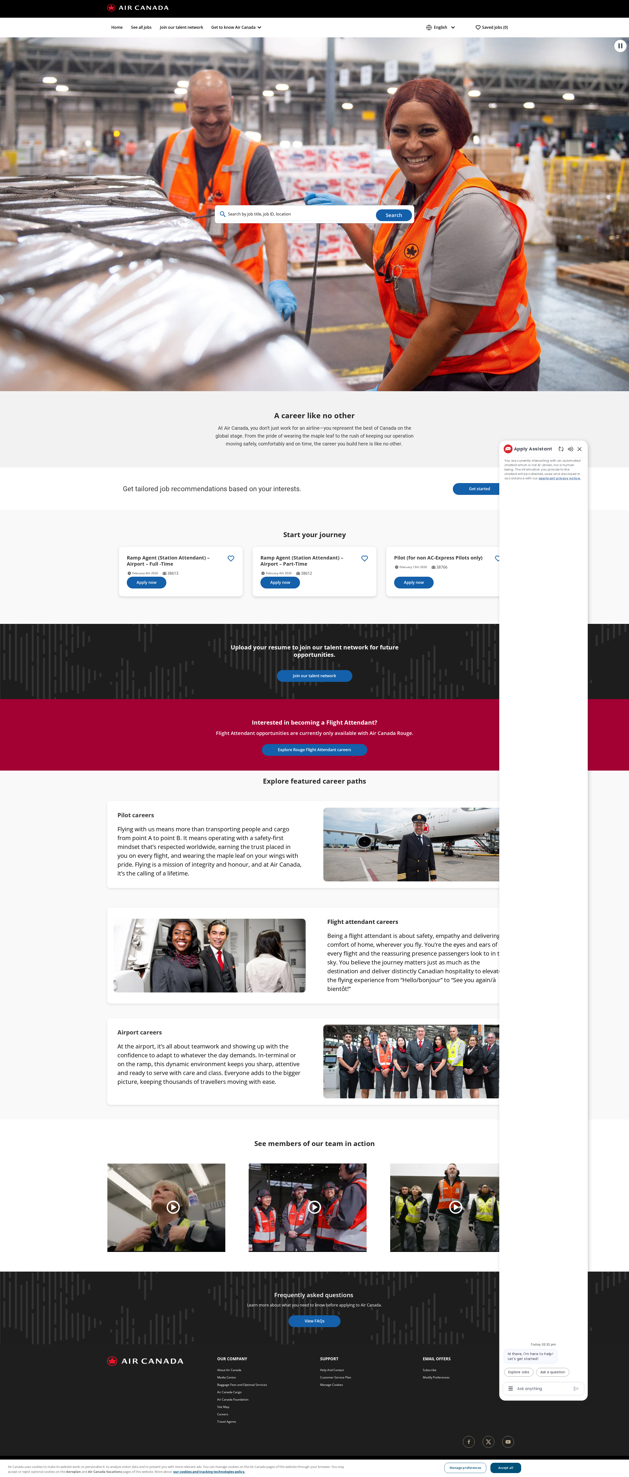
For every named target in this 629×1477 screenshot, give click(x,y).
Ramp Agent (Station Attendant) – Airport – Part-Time (301, 561)
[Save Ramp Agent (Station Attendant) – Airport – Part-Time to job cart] (365, 558)
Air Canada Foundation (232, 1399)
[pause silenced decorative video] (620, 46)
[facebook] (469, 1442)
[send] (576, 1389)
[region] (314, 1468)
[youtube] (508, 1442)
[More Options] (511, 1388)
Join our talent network (181, 27)
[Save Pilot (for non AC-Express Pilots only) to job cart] (498, 558)
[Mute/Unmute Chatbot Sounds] (570, 448)
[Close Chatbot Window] (579, 448)
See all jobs (141, 27)
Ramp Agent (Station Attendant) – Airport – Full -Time (168, 561)
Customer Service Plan (335, 1377)
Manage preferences (465, 1467)
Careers (222, 1414)
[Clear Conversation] (561, 448)
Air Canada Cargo (229, 1392)
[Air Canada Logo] (138, 7)
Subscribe (429, 1370)
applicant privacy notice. (560, 478)
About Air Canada (229, 1370)
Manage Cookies (331, 1385)
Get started (479, 488)
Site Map (223, 1407)
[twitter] (488, 1442)
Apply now (147, 582)
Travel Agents (226, 1422)
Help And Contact (332, 1370)
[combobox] (295, 214)
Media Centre (226, 1377)
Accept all (505, 1467)
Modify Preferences (436, 1377)
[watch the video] (173, 1207)
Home (117, 27)
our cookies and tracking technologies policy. (209, 1471)
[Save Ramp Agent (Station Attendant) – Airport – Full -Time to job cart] (231, 558)
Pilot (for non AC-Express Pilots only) (438, 558)
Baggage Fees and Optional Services (242, 1385)
